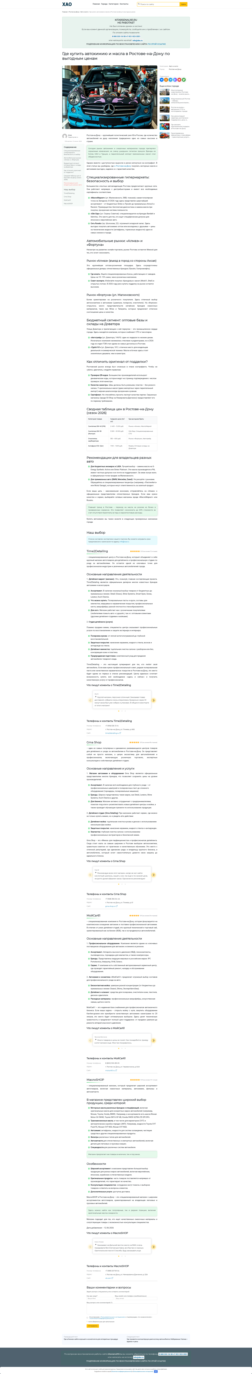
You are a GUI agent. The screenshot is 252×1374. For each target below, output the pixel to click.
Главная (96, 4)
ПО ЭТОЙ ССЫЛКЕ (157, 44)
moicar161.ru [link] (110, 1070)
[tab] (118, 711)
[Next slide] (153, 700)
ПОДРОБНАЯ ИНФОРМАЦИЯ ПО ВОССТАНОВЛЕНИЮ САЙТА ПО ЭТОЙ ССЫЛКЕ (126, 1361)
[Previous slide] (90, 700)
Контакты (124, 4)
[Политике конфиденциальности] (122, 1371)
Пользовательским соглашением (113, 1317)
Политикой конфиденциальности (101, 1318)
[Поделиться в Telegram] (170, 80)
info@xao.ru (124, 542)
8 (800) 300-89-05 (112, 1063)
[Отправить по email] (179, 80)
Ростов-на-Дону (74, 12)
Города (104, 4)
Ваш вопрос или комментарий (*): (100, 1303)
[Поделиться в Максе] (175, 80)
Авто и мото (84, 12)
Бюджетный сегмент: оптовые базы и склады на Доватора (72, 165)
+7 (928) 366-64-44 (112, 899)
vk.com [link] (108, 1278)
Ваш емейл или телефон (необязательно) (131, 1296)
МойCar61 (67, 200)
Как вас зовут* (92, 1296)
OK (156, 1371)
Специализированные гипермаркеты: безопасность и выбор (72, 152)
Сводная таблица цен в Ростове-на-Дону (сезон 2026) (72, 177)
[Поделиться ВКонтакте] (162, 80)
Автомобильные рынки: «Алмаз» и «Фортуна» (72, 159)
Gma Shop (67, 197)
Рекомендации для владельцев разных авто (73, 184)
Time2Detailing (69, 193)
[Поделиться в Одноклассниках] (166, 80)
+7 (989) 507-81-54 (112, 1271)
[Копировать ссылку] (184, 80)
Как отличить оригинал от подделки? (72, 171)
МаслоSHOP (68, 204)
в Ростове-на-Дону (122, 166)
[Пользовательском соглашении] (143, 1371)
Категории (114, 4)
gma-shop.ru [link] (110, 906)
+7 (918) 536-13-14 (112, 726)
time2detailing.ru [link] (112, 733)
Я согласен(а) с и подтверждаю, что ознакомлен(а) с (120, 1317)
